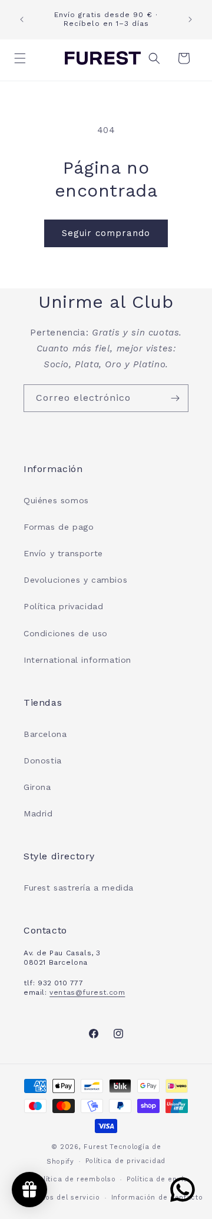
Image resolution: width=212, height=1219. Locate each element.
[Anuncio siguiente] (190, 19)
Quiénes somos (56, 500)
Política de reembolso (75, 1179)
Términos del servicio (60, 1197)
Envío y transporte (63, 553)
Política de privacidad (125, 1161)
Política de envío (157, 1179)
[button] (24, 58)
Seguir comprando (106, 233)
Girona (37, 787)
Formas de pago (59, 527)
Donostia (43, 760)
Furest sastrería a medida (79, 887)
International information (77, 660)
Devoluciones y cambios (75, 579)
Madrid (38, 813)
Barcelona (45, 734)
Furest (95, 1147)
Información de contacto (157, 1197)
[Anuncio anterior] (22, 19)
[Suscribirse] (175, 398)
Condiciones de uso (66, 633)
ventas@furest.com (87, 992)
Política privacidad (63, 606)
